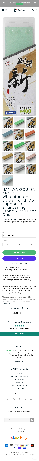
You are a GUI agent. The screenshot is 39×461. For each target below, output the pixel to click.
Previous (16, 308)
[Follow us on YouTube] (31, 399)
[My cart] (36, 10)
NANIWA (13, 219)
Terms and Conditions (19, 388)
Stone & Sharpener (23, 317)
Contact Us (19, 373)
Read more (6, 304)
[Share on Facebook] (20, 312)
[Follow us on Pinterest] (19, 399)
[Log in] (33, 10)
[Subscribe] (32, 420)
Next (24, 308)
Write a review (19, 334)
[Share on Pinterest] (24, 312)
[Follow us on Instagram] (13, 399)
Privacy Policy (19, 382)
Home (5, 219)
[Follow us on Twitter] (25, 399)
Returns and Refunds (19, 385)
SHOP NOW (19, 4)
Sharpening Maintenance (19, 376)
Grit (3, 232)
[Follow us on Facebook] (7, 399)
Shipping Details (19, 379)
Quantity (5, 241)
